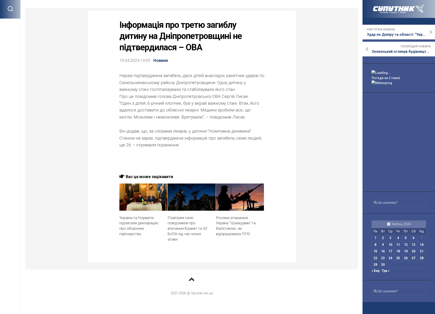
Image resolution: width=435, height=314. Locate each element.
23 (383, 258)
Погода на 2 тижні (386, 78)
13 (413, 244)
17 (390, 251)
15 (375, 251)
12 (406, 244)
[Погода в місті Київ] (399, 72)
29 (375, 264)
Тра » (385, 271)
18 (398, 251)
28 (421, 258)
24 (390, 258)
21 (421, 251)
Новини (160, 60)
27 (413, 258)
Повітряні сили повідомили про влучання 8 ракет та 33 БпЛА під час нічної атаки (187, 228)
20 (413, 251)
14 (421, 244)
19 (406, 251)
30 (383, 264)
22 (375, 258)
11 (398, 244)
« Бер (375, 271)
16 (383, 251)
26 (406, 258)
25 (398, 258)
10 (390, 244)
